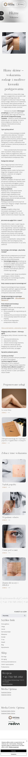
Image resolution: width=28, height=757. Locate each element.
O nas (2, 639)
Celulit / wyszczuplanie (7, 664)
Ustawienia (13, 754)
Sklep (4, 653)
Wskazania (4, 634)
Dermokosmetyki (6, 632)
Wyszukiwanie (5, 647)
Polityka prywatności (14, 747)
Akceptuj (13, 751)
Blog (2, 645)
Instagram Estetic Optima (8, 713)
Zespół (3, 642)
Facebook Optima (6, 692)
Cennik (3, 629)
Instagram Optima (6, 695)
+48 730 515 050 (12, 677)
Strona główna (5, 624)
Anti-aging (4, 659)
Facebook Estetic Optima (8, 711)
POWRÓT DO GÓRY (20, 612)
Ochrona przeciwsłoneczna (8, 662)
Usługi (3, 626)
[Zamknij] (26, 742)
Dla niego (3, 656)
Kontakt (3, 637)
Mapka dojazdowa (7, 684)
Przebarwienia (5, 667)
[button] (20, 4)
